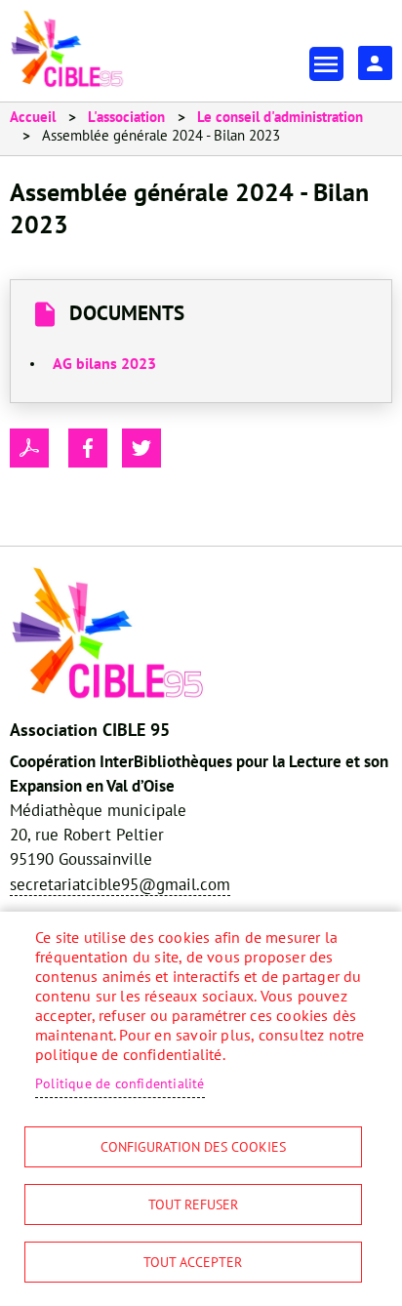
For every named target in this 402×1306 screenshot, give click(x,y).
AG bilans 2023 (104, 363)
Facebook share (87, 448)
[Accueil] (67, 49)
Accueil (33, 116)
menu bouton (326, 64)
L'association (126, 116)
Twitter (141, 448)
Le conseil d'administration (280, 116)
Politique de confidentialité (120, 1083)
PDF (29, 448)
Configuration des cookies (193, 1147)
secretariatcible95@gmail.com (120, 884)
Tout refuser (193, 1204)
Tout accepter (192, 1262)
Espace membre (375, 63)
